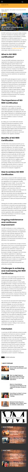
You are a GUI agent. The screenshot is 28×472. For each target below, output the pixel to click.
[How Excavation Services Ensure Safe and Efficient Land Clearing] (5, 368)
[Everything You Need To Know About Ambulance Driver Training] (5, 395)
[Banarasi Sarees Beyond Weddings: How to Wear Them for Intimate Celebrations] (5, 404)
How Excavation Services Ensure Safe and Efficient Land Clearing (18, 368)
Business (7, 9)
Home (2, 9)
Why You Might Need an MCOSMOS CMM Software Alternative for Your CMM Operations (17, 377)
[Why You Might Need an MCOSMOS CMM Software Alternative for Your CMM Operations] (5, 377)
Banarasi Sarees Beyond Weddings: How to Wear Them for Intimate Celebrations (18, 403)
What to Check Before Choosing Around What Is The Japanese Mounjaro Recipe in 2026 (18, 386)
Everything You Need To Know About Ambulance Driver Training (18, 394)
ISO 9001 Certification (10, 357)
